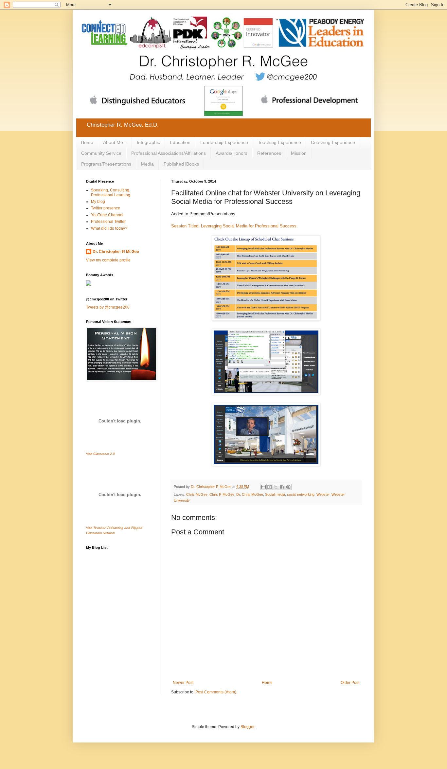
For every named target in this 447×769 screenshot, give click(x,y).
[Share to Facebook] (282, 487)
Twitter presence (105, 208)
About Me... (115, 142)
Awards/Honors (231, 153)
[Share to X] (276, 487)
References (269, 153)
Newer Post (183, 682)
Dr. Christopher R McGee (116, 251)
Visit (100, 454)
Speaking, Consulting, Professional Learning (110, 192)
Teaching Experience (279, 142)
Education (180, 142)
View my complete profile (108, 260)
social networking (300, 494)
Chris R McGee (221, 494)
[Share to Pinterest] (288, 487)
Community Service (101, 153)
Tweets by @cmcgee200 (108, 307)
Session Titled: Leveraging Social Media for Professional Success (233, 226)
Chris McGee (196, 494)
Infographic (148, 142)
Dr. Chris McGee (249, 494)
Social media (275, 494)
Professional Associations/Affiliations (168, 153)
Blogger (247, 726)
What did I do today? (109, 228)
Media (147, 164)
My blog (98, 201)
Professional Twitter (108, 221)
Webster (323, 494)
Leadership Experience (224, 142)
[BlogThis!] (269, 487)
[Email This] (263, 487)
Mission (299, 153)
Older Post (350, 682)
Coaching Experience (333, 142)
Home (87, 142)
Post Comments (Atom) (215, 692)
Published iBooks (181, 164)
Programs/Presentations (106, 164)
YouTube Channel (107, 215)
